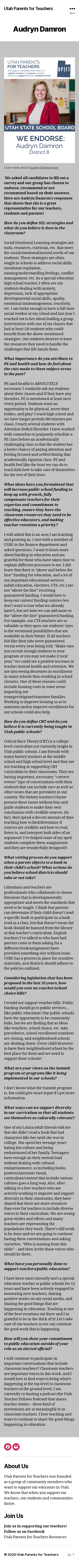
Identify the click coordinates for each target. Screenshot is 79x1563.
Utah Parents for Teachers (28, 8)
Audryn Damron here (44, 167)
